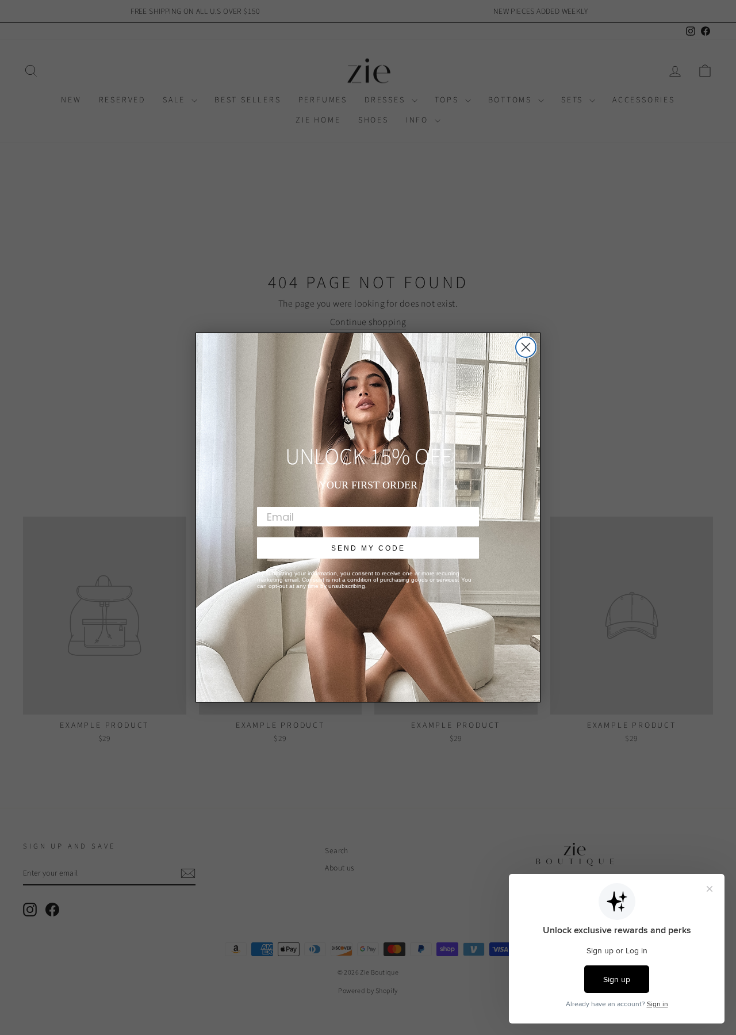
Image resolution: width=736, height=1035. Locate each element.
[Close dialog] (526, 347)
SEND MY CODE (368, 548)
